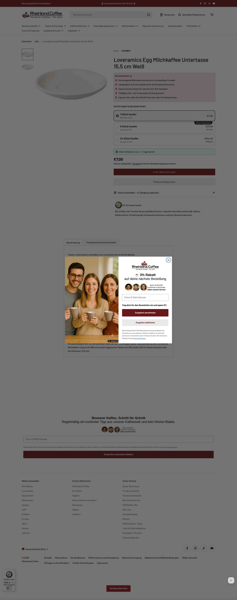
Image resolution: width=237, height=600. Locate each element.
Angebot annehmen (145, 313)
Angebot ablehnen (145, 322)
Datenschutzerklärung (140, 338)
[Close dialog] (168, 260)
